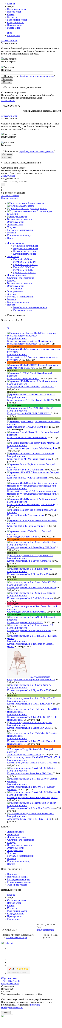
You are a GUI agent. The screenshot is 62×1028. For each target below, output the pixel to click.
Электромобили (15, 222)
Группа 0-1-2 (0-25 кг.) (24, 262)
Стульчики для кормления (20, 839)
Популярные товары (17, 876)
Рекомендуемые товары (19, 882)
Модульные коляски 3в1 (25, 248)
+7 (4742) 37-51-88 (10, 981)
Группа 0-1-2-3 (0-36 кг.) (25, 264)
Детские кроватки (38, 208)
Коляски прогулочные (24, 253)
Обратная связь (9, 978)
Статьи (10, 14)
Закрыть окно (8, 100)
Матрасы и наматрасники (20, 230)
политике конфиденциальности (20, 1006)
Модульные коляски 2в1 (25, 245)
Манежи (11, 232)
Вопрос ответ (14, 11)
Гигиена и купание (23, 310)
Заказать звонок (9, 40)
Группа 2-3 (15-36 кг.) (24, 267)
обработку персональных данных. (36, 76)
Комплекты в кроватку (19, 235)
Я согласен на (29, 76)
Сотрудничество (15, 22)
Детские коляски (36, 203)
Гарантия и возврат (17, 19)
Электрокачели (15, 224)
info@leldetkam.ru (45, 930)
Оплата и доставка (16, 9)
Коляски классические (24, 251)
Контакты (12, 17)
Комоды (23, 216)
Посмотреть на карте (16, 937)
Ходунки (11, 227)
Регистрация (13, 35)
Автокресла (28, 206)
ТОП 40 (5, 328)
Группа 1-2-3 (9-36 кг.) (24, 272)
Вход (9, 33)
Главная (11, 3)
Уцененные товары (17, 884)
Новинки (12, 874)
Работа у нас (13, 28)
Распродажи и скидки (18, 879)
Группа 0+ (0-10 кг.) (23, 259)
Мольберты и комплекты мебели (30, 307)
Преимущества (15, 25)
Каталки (17, 288)
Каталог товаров (10, 195)
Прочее (11, 238)
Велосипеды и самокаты (19, 219)
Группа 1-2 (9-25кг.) (23, 270)
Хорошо (5, 1013)
